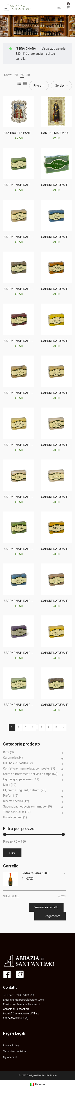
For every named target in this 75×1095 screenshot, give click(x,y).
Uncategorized (12, 817)
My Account (10, 1057)
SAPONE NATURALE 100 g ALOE (25, 185)
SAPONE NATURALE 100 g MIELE (25, 497)
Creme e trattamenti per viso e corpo (27, 774)
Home (33, 30)
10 (56, 727)
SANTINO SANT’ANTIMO (20, 133)
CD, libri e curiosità (15, 763)
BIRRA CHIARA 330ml (36, 873)
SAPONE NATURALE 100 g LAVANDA (28, 601)
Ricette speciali (13, 801)
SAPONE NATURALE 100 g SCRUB (26, 289)
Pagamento (52, 916)
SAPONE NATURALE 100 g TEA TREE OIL (30, 237)
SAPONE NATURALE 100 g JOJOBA (27, 652)
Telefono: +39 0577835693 (18, 995)
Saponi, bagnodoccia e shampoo (24, 806)
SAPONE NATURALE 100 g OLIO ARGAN (30, 445)
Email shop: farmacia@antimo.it (21, 1004)
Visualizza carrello (54, 48)
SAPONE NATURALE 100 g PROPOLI (27, 341)
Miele (6, 784)
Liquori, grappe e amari (18, 779)
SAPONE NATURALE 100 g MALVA (26, 549)
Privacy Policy (11, 1045)
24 (22, 75)
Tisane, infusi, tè (14, 812)
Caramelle (10, 757)
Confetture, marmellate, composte (26, 768)
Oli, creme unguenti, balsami (21, 790)
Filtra (12, 852)
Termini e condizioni (14, 1051)
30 (28, 75)
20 (16, 75)
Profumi (8, 795)
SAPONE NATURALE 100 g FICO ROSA (29, 704)
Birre (6, 752)
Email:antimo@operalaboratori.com (23, 999)
